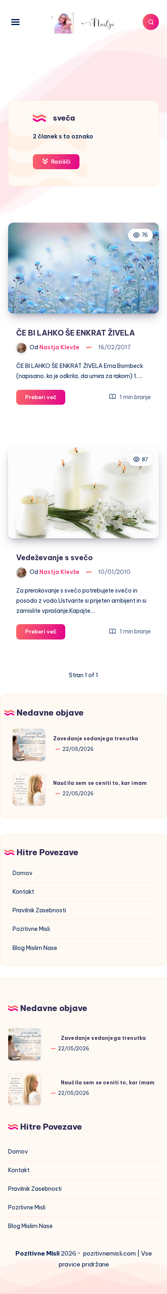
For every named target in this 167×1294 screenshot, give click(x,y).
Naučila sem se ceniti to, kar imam (100, 783)
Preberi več (45, 399)
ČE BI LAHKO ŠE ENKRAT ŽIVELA (75, 333)
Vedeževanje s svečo (54, 557)
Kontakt (23, 891)
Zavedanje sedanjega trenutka (95, 738)
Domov (22, 873)
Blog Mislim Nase (35, 948)
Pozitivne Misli (31, 929)
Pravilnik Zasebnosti (39, 910)
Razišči (60, 161)
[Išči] (151, 22)
